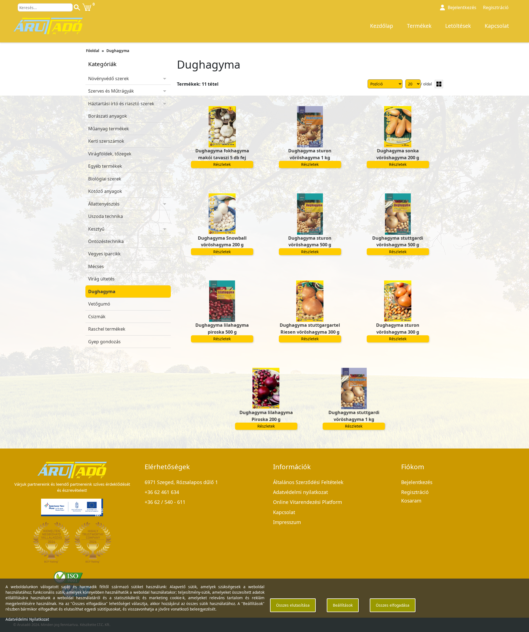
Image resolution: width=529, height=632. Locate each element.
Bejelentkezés (416, 482)
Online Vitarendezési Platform (307, 502)
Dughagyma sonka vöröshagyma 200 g (397, 154)
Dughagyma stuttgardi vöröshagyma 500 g (397, 241)
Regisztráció (496, 7)
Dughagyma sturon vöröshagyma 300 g (397, 328)
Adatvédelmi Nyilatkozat (27, 619)
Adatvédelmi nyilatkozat (300, 492)
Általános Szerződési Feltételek (308, 482)
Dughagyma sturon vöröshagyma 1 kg (309, 154)
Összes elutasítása (293, 605)
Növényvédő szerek (108, 78)
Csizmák (97, 317)
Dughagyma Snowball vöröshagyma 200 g (222, 241)
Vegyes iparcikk (104, 254)
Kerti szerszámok (106, 141)
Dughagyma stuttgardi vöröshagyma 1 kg (353, 415)
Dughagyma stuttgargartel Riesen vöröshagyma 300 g (310, 328)
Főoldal (92, 50)
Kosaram (411, 500)
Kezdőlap (381, 25)
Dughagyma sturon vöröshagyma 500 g (309, 241)
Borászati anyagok (107, 116)
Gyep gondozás (104, 342)
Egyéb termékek (105, 166)
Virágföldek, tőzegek (109, 154)
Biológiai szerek (104, 179)
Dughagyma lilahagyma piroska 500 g (222, 328)
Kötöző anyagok (105, 191)
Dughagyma (117, 50)
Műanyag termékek (108, 129)
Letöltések (458, 25)
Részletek (222, 164)
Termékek (419, 25)
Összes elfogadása (392, 605)
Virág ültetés (101, 279)
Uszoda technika (105, 216)
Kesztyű (96, 229)
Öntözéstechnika (106, 241)
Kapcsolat (497, 25)
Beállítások (343, 605)
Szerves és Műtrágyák (111, 91)
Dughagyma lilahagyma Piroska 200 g (266, 415)
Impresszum (287, 522)
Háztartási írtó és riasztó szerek (121, 104)
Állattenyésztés (104, 204)
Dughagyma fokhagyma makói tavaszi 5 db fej (222, 154)
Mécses (96, 266)
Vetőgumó (99, 304)
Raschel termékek (106, 329)
